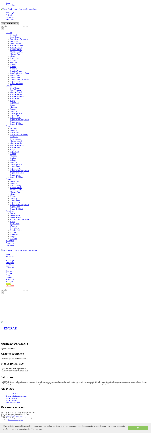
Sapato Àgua (15, 75)
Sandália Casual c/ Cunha (19, 73)
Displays (13, 226)
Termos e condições (12, 400)
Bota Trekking (15, 43)
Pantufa (13, 65)
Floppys (13, 60)
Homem (9, 86)
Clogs (12, 56)
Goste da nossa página (15, 420)
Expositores (14, 228)
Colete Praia (14, 224)
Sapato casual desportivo (19, 79)
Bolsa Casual (15, 215)
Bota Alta (13, 35)
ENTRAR (10, 328)
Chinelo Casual (16, 48)
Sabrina (13, 67)
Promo (8, 284)
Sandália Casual (16, 71)
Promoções (10, 243)
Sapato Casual (15, 77)
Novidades (10, 245)
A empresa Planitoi (12, 394)
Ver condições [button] (37, 429)
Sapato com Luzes (17, 173)
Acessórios (10, 211)
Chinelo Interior (16, 50)
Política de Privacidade (13, 402)
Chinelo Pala (15, 54)
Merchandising (15, 230)
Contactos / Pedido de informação (16, 396)
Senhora (9, 33)
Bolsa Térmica (15, 217)
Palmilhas (14, 234)
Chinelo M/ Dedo (16, 52)
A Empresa (10, 241)
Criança (8, 126)
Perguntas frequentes (12, 398)
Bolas (12, 213)
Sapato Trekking (16, 84)
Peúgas (13, 236)
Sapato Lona (15, 82)
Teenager (9, 179)
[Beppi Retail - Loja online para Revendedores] (19, 9)
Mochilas (13, 232)
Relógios (13, 239)
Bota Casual (14, 37)
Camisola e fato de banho (19, 220)
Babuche (13, 128)
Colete (12, 222)
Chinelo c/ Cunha (16, 45)
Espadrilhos (14, 58)
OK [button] (137, 428)
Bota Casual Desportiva (19, 39)
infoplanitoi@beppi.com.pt (14, 416)
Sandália (13, 69)
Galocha (13, 62)
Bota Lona (14, 41)
